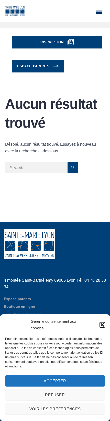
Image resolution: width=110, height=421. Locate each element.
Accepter (55, 381)
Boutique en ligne (19, 306)
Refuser (55, 395)
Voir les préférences (55, 409)
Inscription (52, 42)
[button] (102, 324)
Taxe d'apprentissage (22, 314)
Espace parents (33, 66)
